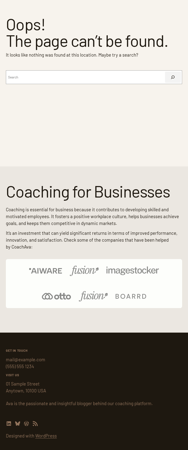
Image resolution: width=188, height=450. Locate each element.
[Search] (173, 77)
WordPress (46, 435)
